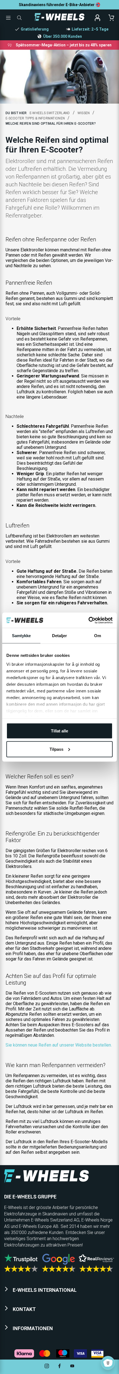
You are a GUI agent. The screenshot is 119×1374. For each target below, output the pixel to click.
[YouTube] (72, 1366)
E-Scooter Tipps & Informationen (35, 118)
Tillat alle (59, 731)
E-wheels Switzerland (50, 113)
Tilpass (56, 749)
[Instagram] (46, 1366)
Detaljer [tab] (59, 635)
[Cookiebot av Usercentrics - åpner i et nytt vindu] (88, 620)
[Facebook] (59, 1366)
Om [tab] (97, 635)
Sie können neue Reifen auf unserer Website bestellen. (59, 1045)
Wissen (83, 113)
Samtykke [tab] (21, 635)
